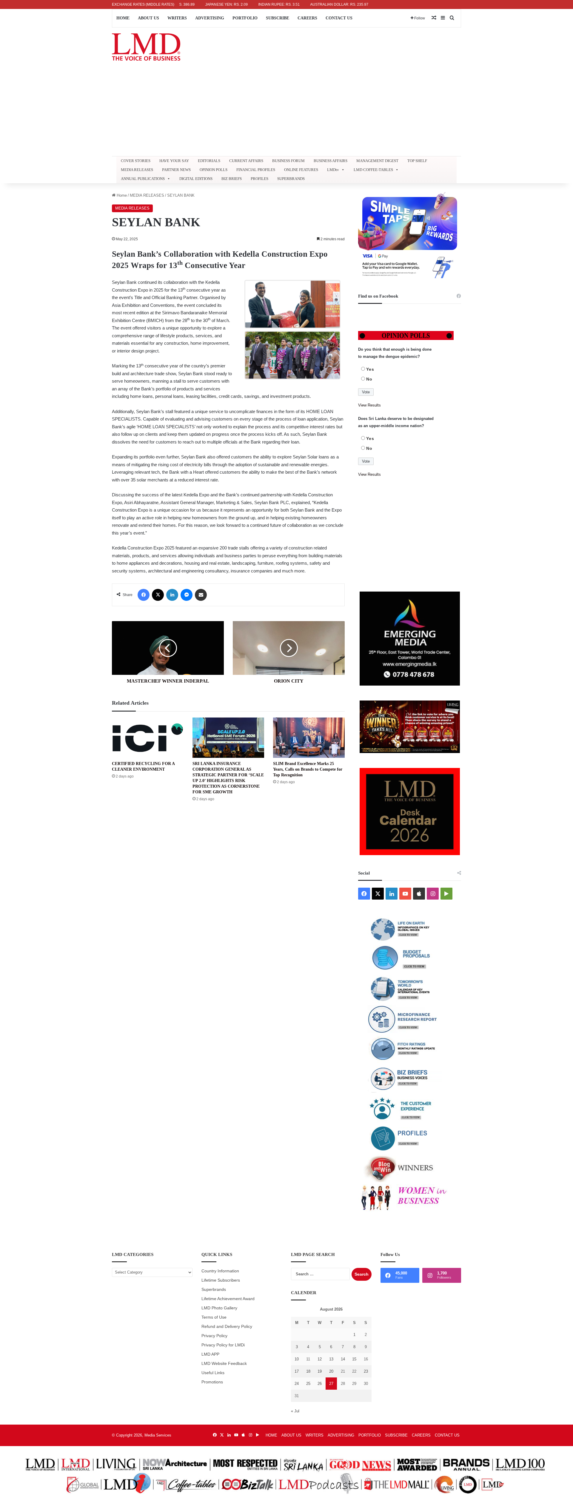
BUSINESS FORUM (288, 160)
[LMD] (146, 47)
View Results (369, 405)
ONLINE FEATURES (301, 169)
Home (121, 195)
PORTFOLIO (245, 18)
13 (331, 1359)
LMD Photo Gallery (219, 1308)
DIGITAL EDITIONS (195, 178)
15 (354, 1359)
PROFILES (259, 178)
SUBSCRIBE (277, 18)
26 (320, 1383)
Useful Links (212, 1373)
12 (320, 1359)
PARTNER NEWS (176, 169)
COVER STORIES (135, 160)
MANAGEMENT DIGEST (377, 160)
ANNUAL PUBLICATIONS (143, 178)
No (369, 379)
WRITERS (177, 18)
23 (366, 1371)
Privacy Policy (214, 1336)
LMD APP (210, 1354)
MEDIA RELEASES (137, 169)
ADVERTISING (209, 18)
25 (308, 1383)
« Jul (295, 1411)
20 (331, 1371)
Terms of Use (214, 1317)
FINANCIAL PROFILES (255, 169)
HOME (123, 18)
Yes (370, 369)
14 (343, 1359)
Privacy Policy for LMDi (223, 1345)
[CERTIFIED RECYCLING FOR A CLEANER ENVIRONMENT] (148, 738)
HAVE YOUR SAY (174, 160)
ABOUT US (148, 18)
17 (297, 1371)
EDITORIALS (209, 160)
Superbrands (213, 1289)
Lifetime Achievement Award (228, 1299)
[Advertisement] (286, 111)
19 (320, 1371)
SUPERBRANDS (291, 178)
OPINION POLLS (213, 169)
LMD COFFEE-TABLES (373, 169)
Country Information (220, 1271)
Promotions (212, 1382)
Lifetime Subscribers (220, 1280)
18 (308, 1371)
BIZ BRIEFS (231, 178)
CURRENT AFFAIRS (246, 160)
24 (297, 1383)
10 (297, 1359)
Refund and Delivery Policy (226, 1326)
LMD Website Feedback (224, 1363)
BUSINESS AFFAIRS (330, 160)
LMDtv (333, 169)
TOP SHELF (417, 160)
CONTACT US (339, 18)
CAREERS (307, 18)
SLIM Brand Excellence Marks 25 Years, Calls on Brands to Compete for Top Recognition (307, 769)
